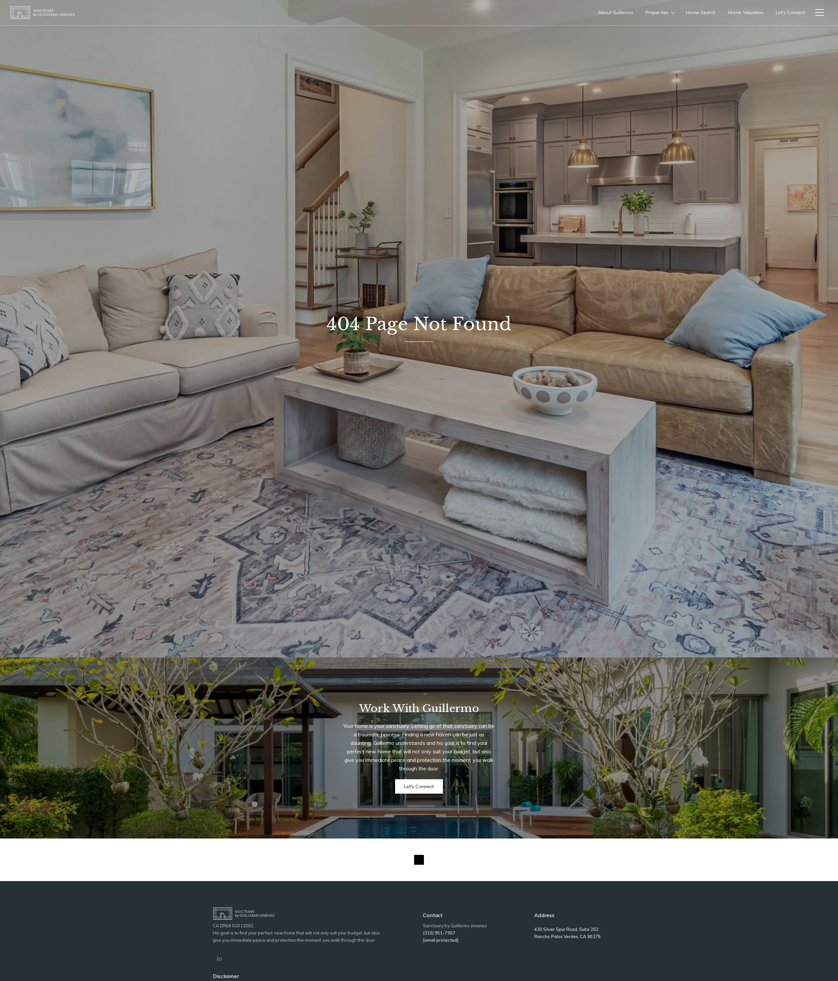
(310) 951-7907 (439, 932)
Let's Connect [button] (419, 786)
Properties (657, 12)
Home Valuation (745, 12)
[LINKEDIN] (219, 958)
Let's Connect (790, 12)
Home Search (701, 12)
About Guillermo (615, 12)
